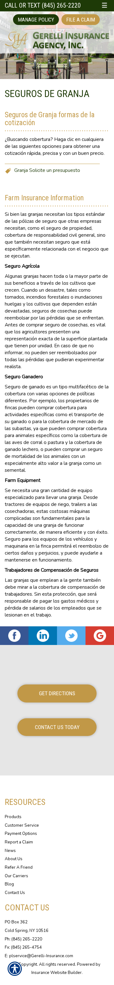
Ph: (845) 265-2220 (23, 939)
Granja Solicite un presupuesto (47, 170)
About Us (13, 859)
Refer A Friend (19, 867)
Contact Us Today (57, 727)
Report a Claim (19, 842)
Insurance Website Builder (56, 973)
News (10, 851)
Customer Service (22, 825)
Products (13, 817)
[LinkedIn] (42, 635)
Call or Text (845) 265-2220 (43, 5)
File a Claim (80, 19)
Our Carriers (16, 876)
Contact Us (15, 893)
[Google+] (99, 635)
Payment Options (21, 833)
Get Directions (57, 693)
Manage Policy (36, 19)
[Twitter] (71, 635)
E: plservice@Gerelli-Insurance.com (39, 956)
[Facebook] (14, 635)
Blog (9, 884)
